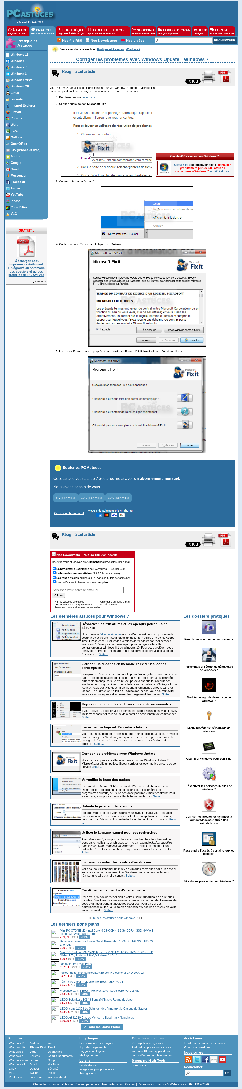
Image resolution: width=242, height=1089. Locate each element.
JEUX (200, 31)
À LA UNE (18, 31)
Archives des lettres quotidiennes (74, 604)
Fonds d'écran (88, 1065)
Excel (51, 1047)
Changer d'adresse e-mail (115, 601)
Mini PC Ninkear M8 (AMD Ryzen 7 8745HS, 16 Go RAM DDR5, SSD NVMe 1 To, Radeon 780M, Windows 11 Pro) (106, 954)
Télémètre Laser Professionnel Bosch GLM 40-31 (91, 981)
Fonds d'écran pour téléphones (152, 1055)
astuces (160, 1043)
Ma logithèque (88, 1055)
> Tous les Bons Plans (102, 1027)
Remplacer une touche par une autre (208, 639)
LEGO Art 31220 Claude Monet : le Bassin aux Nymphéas (97, 1017)
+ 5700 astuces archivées (69, 601)
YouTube (53, 1064)
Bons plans (139, 1065)
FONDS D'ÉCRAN (174, 31)
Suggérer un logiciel (92, 1051)
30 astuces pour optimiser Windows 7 (209, 881)
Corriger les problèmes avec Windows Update (118, 753)
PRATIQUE (42, 31)
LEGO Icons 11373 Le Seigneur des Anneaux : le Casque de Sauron (104, 1008)
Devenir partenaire (87, 1084)
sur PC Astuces (219, 171)
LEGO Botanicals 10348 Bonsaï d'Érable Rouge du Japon (97, 999)
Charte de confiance (46, 1084)
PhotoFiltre (16, 1077)
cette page (88, 97)
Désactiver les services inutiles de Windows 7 (209, 787)
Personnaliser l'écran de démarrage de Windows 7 (209, 668)
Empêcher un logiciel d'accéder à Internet (115, 727)
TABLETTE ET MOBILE (108, 31)
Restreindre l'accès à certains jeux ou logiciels (208, 852)
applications (146, 1043)
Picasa (52, 1073)
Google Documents (60, 1056)
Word (51, 1043)
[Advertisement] (144, 13)
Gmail (33, 1064)
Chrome (35, 1056)
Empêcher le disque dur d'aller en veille (113, 890)
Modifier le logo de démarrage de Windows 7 (209, 699)
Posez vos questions (197, 1047)
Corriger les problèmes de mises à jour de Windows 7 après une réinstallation (209, 820)
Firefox (34, 1060)
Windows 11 (17, 1043)
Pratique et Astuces (27, 43)
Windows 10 (17, 1047)
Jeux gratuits (87, 1073)
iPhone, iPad (38, 1047)
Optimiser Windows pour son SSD (208, 758)
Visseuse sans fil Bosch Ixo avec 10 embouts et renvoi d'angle (99, 990)
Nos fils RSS (72, 40)
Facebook (36, 1077)
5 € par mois (65, 498)
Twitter (34, 1073)
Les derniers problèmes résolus (204, 1043)
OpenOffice (55, 1051)
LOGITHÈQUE (71, 31)
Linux (12, 1068)
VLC (12, 1073)
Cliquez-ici (40, 281)
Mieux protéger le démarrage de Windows (208, 729)
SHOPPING (143, 31)
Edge (33, 1051)
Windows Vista (18, 1060)
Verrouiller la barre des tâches (106, 780)
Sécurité (53, 1068)
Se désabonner (109, 604)
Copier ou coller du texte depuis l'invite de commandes (126, 704)
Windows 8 (16, 1051)
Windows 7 (16, 1056)
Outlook (34, 1068)
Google (52, 1060)
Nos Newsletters (104, 40)
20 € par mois (118, 498)
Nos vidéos (135, 40)
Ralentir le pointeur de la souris (107, 806)
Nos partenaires (112, 1084)
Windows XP (17, 1064)
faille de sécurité (110, 634)
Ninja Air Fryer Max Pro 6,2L (78, 963)
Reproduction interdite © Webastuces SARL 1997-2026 (173, 1084)
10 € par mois (91, 498)
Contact (130, 1084)
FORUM (222, 31)
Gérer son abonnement (69, 513)
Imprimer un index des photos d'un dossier (116, 862)
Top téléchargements (92, 1047)
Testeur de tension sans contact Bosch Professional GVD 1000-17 (102, 972)
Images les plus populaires (96, 1069)
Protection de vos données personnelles (78, 607)
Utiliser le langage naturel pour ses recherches (119, 832)
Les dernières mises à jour (96, 1043)
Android (35, 1043)
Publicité (67, 1084)
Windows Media (58, 1077)
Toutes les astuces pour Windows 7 (115, 918)
